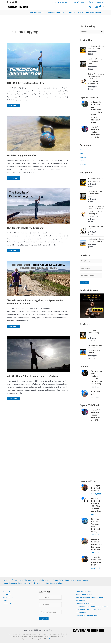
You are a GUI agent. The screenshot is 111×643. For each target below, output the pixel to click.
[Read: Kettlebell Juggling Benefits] (38, 133)
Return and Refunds (73, 580)
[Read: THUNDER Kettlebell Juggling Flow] (38, 61)
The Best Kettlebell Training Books (37, 580)
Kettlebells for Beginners (13, 580)
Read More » (13, 105)
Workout (83, 157)
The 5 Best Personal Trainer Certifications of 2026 (96, 132)
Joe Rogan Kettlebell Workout (95, 488)
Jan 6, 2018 (95, 535)
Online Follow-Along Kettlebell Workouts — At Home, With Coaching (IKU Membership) (92, 609)
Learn (82, 161)
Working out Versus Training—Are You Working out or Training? (96, 377)
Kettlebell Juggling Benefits (21, 155)
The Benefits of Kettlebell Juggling (25, 228)
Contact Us (7, 603)
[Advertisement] (92, 450)
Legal (5, 600)
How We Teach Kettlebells (34, 583)
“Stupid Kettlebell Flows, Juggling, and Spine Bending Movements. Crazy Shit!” (35, 302)
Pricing (90, 2)
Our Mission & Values (54, 583)
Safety (85, 580)
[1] (85, 104)
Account (99, 2)
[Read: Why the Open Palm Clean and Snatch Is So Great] (38, 354)
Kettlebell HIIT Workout (85, 603)
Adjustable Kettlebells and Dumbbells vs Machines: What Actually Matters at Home (96, 112)
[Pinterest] (16, 2)
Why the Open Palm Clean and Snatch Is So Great (33, 376)
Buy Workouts (79, 2)
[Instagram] (8, 2)
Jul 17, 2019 (95, 568)
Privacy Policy (58, 580)
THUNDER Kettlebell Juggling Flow (25, 83)
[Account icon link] (103, 7)
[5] (85, 559)
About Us (6, 591)
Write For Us (8, 597)
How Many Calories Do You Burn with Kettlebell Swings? (96, 525)
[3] (85, 521)
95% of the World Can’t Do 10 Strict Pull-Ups (96, 561)
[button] (90, 7)
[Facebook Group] (10, 2)
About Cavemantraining (13, 583)
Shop (82, 150)
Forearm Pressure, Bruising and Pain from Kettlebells (96, 544)
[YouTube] (13, 2)
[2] (85, 129)
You (81, 153)
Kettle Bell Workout (83, 591)
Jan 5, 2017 (95, 553)
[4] (85, 541)
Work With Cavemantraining (87, 615)
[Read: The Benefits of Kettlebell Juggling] (38, 206)
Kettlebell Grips (95, 392)
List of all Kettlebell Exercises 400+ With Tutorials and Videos (96, 504)
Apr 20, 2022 (96, 514)
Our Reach (7, 594)
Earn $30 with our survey (60, 2)
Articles (83, 164)
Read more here (51, 639)
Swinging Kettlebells (84, 594)
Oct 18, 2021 (96, 494)
